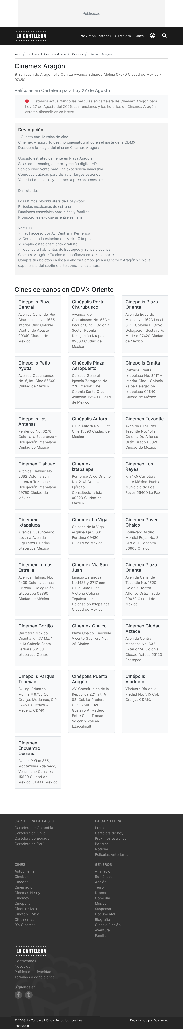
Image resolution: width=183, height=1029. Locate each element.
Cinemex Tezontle (144, 418)
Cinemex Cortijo (35, 626)
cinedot (21, 882)
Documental (105, 914)
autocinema (25, 871)
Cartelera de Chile (30, 833)
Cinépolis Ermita (142, 363)
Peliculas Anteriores (111, 854)
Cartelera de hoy (109, 833)
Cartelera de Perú (29, 844)
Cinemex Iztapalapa (82, 466)
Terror (100, 887)
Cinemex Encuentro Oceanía (29, 748)
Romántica (104, 876)
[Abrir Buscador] (164, 35)
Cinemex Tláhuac (36, 464)
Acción (100, 882)
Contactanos (25, 961)
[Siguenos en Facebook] (18, 995)
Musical (101, 903)
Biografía (102, 919)
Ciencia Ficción (108, 925)
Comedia (102, 898)
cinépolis (22, 903)
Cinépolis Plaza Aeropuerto (88, 365)
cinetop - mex (27, 914)
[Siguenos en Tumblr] (29, 995)
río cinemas (25, 925)
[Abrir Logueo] (152, 35)
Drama (100, 892)
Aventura (102, 930)
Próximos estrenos (110, 838)
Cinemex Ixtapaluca (29, 522)
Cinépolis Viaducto (135, 679)
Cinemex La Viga (89, 519)
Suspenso (103, 908)
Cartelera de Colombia (34, 827)
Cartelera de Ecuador (33, 838)
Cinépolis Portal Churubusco (89, 304)
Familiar (101, 935)
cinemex (22, 898)
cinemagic (23, 887)
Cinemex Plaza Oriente (141, 567)
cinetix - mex (26, 908)
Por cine (102, 844)
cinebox (22, 876)
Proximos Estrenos (95, 36)
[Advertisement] (91, 13)
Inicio (99, 827)
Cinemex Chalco (89, 626)
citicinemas (24, 919)
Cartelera (123, 36)
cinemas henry (27, 892)
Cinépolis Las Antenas (32, 421)
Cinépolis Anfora (89, 418)
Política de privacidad (33, 971)
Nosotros (22, 966)
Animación (103, 871)
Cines (139, 36)
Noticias (102, 849)
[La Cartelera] (31, 35)
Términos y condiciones (34, 977)
